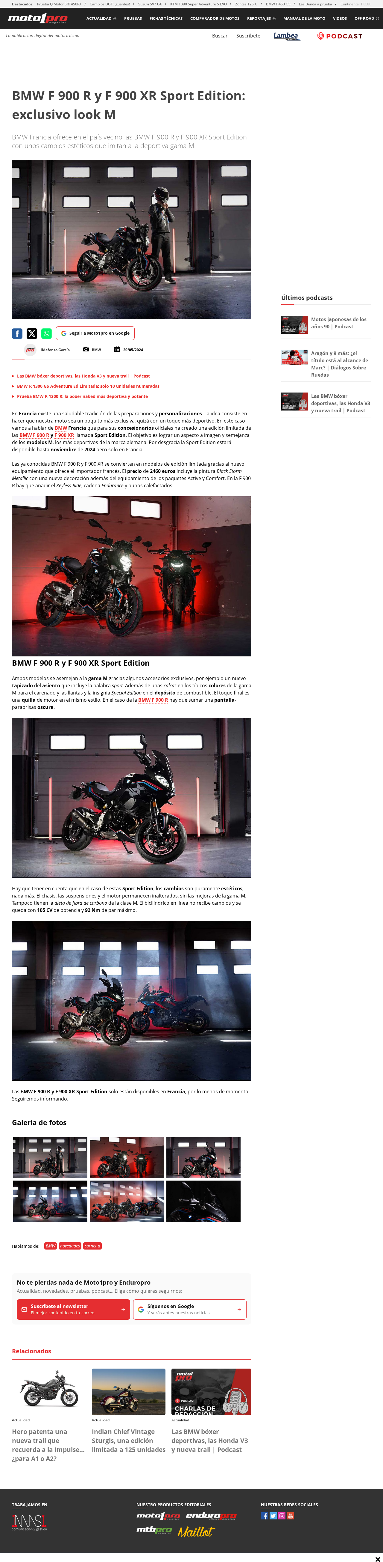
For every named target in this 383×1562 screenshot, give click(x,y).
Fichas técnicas (166, 18)
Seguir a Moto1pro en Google (99, 333)
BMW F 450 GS (278, 4)
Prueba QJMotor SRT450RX (59, 4)
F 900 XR (64, 435)
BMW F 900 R (35, 435)
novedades (70, 1246)
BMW (61, 428)
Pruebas (133, 18)
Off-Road (364, 18)
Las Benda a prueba (315, 4)
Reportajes (259, 18)
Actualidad (99, 18)
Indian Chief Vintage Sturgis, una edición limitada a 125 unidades (128, 1440)
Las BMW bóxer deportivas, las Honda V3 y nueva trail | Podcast (209, 1440)
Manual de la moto (304, 18)
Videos (340, 18)
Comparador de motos (214, 18)
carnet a (92, 1246)
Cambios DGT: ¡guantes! (110, 4)
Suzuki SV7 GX (150, 4)
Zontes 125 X (246, 4)
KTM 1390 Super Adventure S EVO (198, 4)
